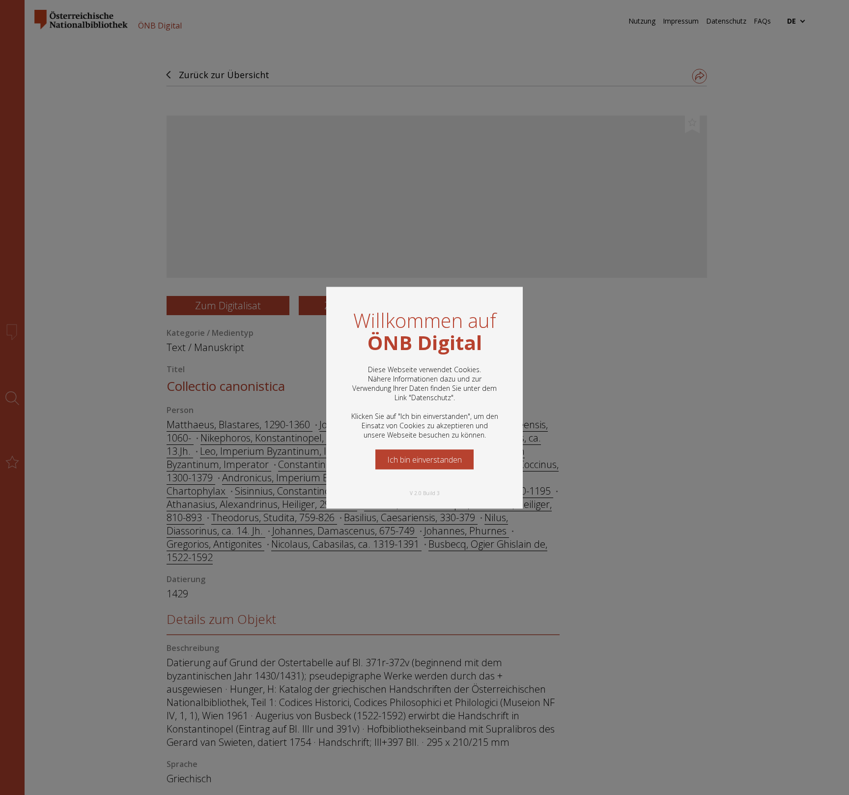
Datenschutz (431, 397)
